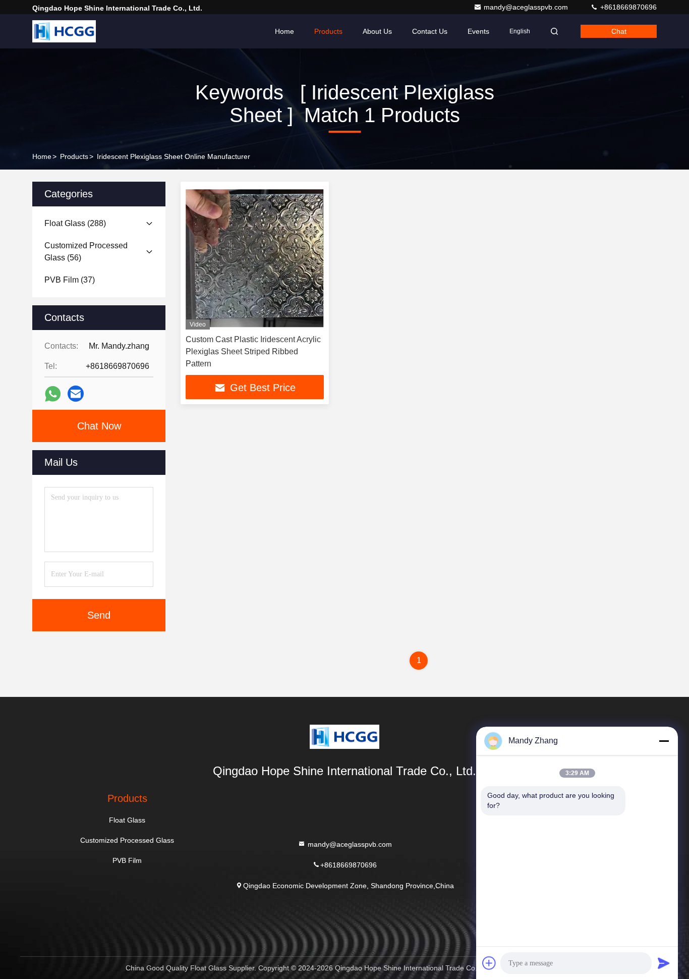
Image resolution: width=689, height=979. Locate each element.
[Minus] (664, 741)
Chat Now (99, 425)
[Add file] (489, 963)
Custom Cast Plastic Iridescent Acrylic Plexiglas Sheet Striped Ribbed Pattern (253, 351)
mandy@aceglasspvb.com (527, 7)
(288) (75, 223)
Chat (618, 31)
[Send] (664, 963)
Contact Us (429, 31)
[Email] (75, 393)
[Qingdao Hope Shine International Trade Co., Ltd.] (64, 31)
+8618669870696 (627, 7)
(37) (69, 280)
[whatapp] (52, 394)
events (478, 31)
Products (328, 31)
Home (284, 31)
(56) (86, 251)
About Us (377, 31)
